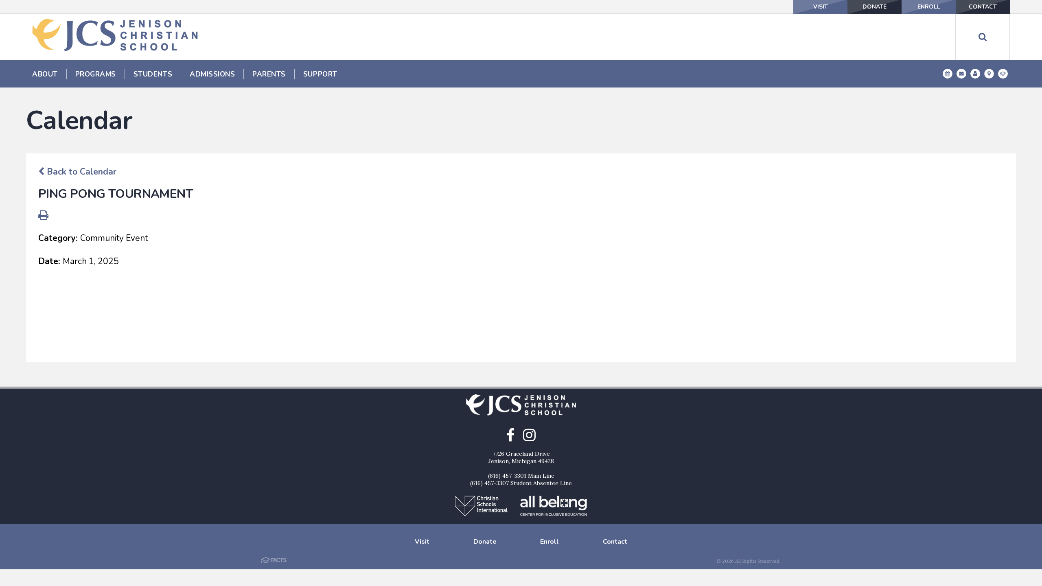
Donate (874, 7)
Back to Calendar (80, 171)
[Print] (43, 216)
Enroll (928, 7)
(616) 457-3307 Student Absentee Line (521, 483)
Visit (820, 7)
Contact (983, 7)
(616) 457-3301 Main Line (521, 475)
